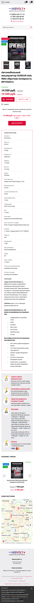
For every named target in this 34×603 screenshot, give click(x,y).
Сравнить (6, 104)
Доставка (14, 409)
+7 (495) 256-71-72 (17, 14)
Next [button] (29, 475)
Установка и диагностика (20, 389)
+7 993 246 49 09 (17, 17)
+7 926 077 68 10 (17, 19)
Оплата (14, 441)
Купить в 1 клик (23, 99)
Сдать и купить (17, 123)
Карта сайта (22, 581)
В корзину (9, 99)
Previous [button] (4, 475)
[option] (17, 48)
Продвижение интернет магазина (13, 583)
